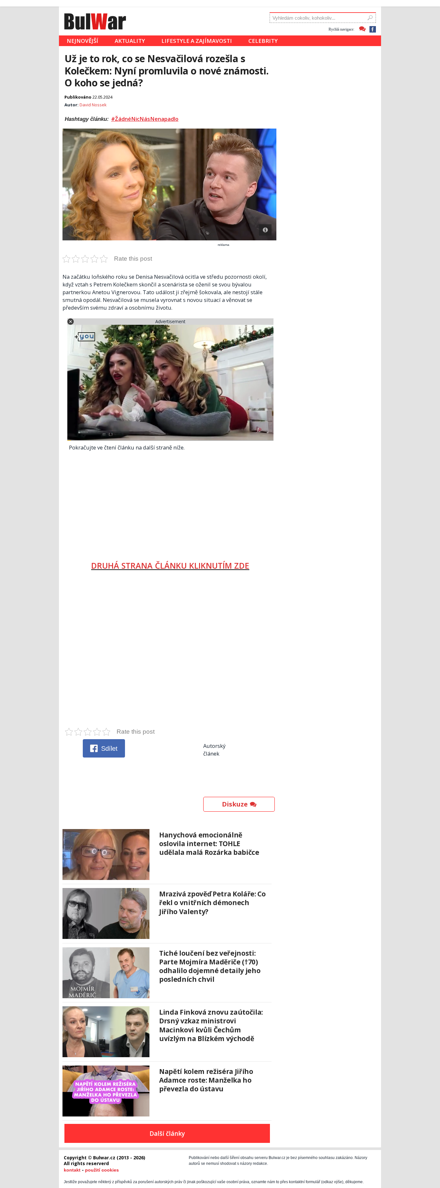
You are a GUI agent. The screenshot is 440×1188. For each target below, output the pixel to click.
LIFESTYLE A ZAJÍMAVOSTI (196, 40)
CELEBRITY (263, 40)
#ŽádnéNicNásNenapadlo (144, 118)
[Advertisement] (170, 503)
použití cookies (102, 1170)
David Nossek (93, 105)
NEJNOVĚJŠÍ (82, 40)
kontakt (72, 1170)
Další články (167, 1133)
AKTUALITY (130, 40)
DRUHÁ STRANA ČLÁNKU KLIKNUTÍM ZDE (170, 565)
